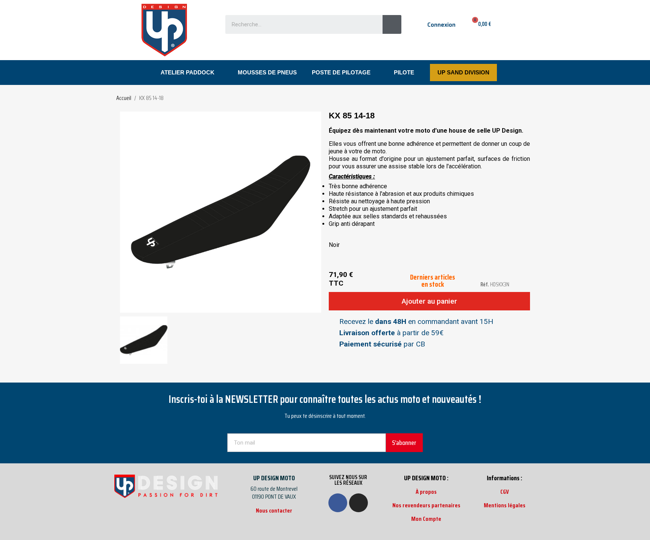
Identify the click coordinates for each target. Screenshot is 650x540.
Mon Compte (426, 518)
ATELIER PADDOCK (187, 72)
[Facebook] (337, 502)
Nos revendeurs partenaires (426, 505)
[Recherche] (392, 24)
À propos (426, 491)
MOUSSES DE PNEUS (267, 72)
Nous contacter (274, 510)
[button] (127, 212)
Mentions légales (504, 505)
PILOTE (404, 72)
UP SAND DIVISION (463, 72)
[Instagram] (358, 502)
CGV (504, 491)
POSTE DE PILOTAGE (341, 72)
